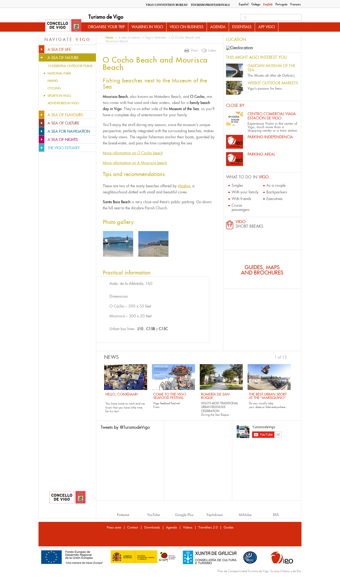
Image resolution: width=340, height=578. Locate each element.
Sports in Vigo (59, 95)
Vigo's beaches (155, 37)
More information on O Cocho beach (133, 153)
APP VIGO (266, 26)
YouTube (153, 515)
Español (243, 4)
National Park (59, 73)
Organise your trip (106, 26)
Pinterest (123, 515)
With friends (241, 198)
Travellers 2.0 (208, 527)
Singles (237, 185)
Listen (212, 50)
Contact (132, 527)
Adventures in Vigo (63, 103)
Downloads (152, 527)
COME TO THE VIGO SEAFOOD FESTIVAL (169, 396)
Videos (187, 527)
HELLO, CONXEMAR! (121, 394)
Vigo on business (186, 26)
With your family (245, 192)
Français (295, 4)
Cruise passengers (241, 207)
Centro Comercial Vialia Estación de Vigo (272, 115)
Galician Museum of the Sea (271, 67)
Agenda (218, 26)
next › (289, 357)
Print (194, 50)
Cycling (54, 88)
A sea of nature (129, 37)
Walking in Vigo (147, 26)
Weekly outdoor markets (273, 83)
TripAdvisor (214, 515)
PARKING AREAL (261, 154)
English (268, 4)
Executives (274, 198)
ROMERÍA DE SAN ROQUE (215, 396)
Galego (255, 4)
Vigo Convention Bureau (167, 4)
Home (109, 37)
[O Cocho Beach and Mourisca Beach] (118, 244)
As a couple (276, 185)
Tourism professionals (210, 4)
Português (281, 4)
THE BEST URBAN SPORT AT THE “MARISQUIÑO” (268, 396)
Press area (114, 527)
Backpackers (276, 192)
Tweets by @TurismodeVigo (125, 427)
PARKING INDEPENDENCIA (270, 137)
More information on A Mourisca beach (135, 162)
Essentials (242, 26)
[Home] (63, 25)
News (111, 357)
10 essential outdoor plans (70, 66)
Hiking (53, 80)
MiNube (245, 515)
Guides (228, 527)
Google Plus (184, 515)
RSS (276, 515)
